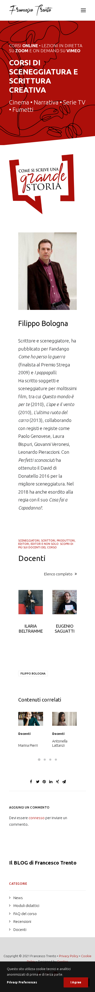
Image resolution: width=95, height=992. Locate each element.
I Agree (75, 982)
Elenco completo (58, 574)
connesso (37, 818)
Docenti (24, 733)
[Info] (41, 184)
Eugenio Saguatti (64, 628)
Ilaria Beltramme (31, 628)
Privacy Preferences (22, 982)
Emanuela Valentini (59, 743)
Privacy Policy (68, 956)
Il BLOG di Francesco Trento (43, 863)
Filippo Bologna (33, 673)
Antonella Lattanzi (25, 743)
